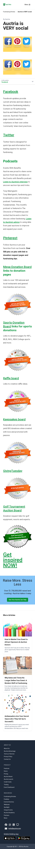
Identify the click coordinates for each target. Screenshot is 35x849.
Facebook (10, 92)
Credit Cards (7, 782)
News (5, 818)
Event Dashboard (9, 787)
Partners (6, 815)
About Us (7, 748)
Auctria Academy (9, 812)
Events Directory (9, 802)
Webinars (7, 804)
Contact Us (7, 759)
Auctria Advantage (9, 751)
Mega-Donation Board (17, 266)
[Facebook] (6, 825)
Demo (6, 771)
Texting (6, 784)
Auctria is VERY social (25, 11)
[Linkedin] (14, 825)
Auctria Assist (8, 776)
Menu (26, 4)
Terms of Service (9, 754)
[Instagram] (10, 825)
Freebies (6, 799)
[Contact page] (18, 825)
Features (6, 768)
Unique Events (8, 810)
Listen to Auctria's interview (15, 182)
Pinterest (10, 238)
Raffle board (11, 378)
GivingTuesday (12, 470)
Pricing (6, 774)
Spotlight (6, 807)
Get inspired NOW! (12, 559)
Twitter (8, 135)
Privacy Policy (8, 756)
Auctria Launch (8, 779)
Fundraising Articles (9, 11)
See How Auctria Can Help (17, 600)
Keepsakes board (14, 419)
